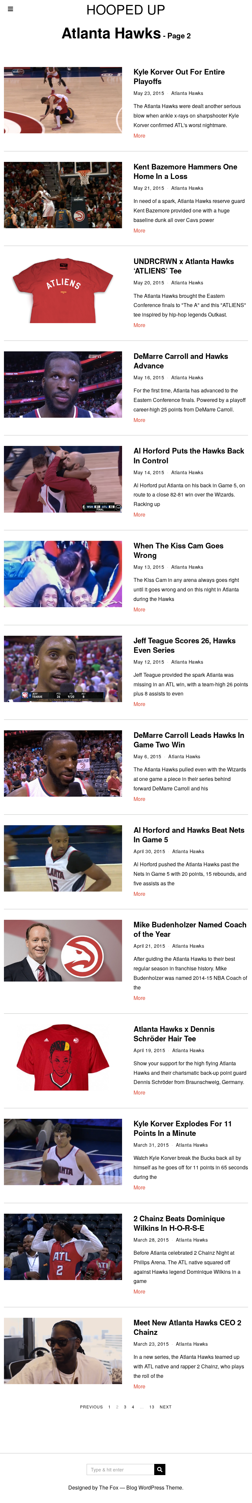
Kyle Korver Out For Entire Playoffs (179, 76)
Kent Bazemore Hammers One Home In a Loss (185, 171)
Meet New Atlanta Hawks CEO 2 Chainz (187, 1327)
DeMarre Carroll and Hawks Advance (181, 361)
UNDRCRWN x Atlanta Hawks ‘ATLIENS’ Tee (184, 266)
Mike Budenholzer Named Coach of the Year (190, 929)
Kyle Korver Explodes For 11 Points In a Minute (183, 1128)
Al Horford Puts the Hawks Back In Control (189, 455)
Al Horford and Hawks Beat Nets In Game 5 (189, 835)
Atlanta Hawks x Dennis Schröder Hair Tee (174, 1034)
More (139, 135)
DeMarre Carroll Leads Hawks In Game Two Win (189, 740)
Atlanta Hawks (187, 92)
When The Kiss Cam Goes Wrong (178, 550)
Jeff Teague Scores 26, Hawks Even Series (185, 645)
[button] (159, 1469)
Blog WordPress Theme (154, 1487)
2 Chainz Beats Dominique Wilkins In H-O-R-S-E (179, 1223)
